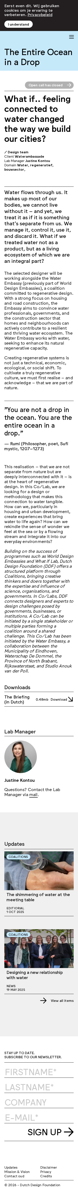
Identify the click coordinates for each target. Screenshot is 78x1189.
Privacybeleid (40, 14)
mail (33, 794)
